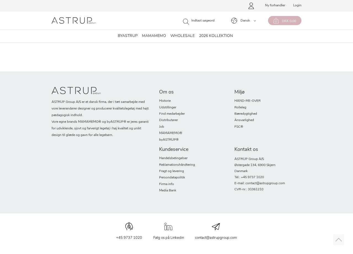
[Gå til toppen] (338, 239)
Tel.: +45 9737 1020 (249, 177)
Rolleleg (240, 107)
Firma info (166, 184)
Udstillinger (167, 107)
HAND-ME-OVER (247, 101)
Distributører (168, 120)
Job (161, 127)
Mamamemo (154, 36)
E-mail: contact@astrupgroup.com (259, 183)
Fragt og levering (171, 171)
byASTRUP (128, 36)
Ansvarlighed (244, 120)
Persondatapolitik (172, 177)
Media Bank (167, 190)
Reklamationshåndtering (177, 165)
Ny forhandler (275, 5)
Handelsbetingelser (173, 158)
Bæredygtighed (245, 114)
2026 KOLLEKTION (216, 36)
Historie (165, 101)
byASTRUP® (169, 139)
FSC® (238, 127)
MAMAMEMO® (170, 133)
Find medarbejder (172, 114)
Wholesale (182, 36)
